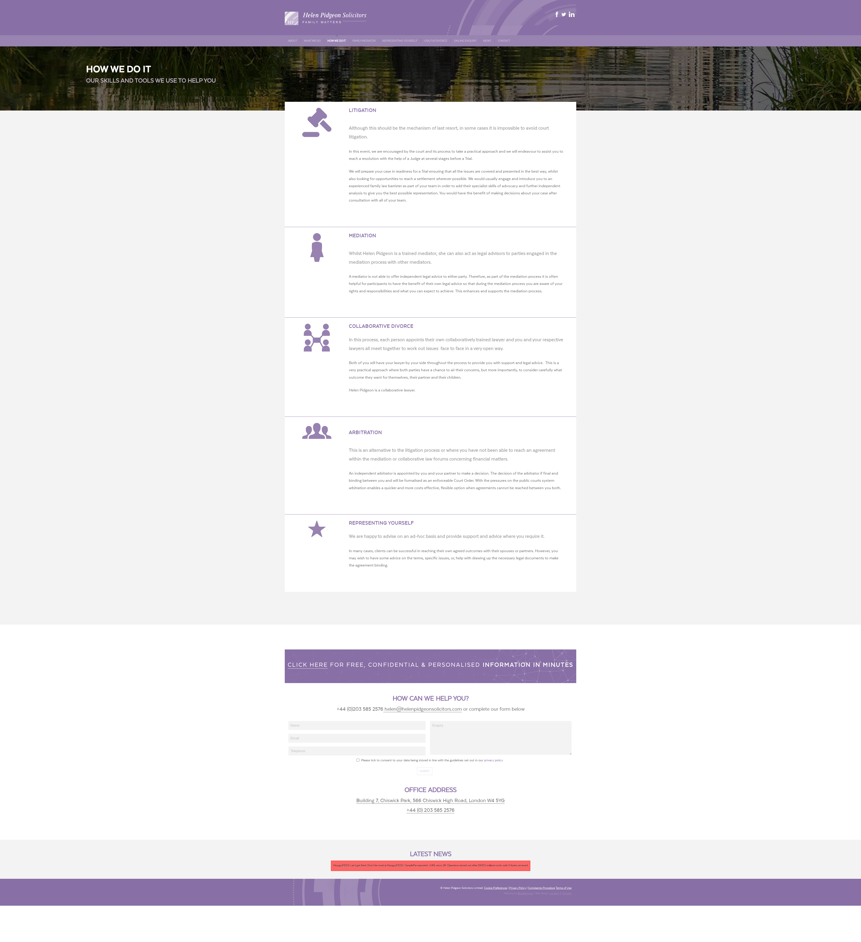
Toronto (567, 893)
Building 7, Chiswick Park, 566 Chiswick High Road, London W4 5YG (430, 800)
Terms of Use (564, 888)
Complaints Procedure (541, 888)
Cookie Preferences (495, 888)
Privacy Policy (517, 888)
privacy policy (493, 760)
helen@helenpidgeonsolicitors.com (422, 709)
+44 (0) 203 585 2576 (430, 810)
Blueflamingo (525, 893)
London (554, 893)
